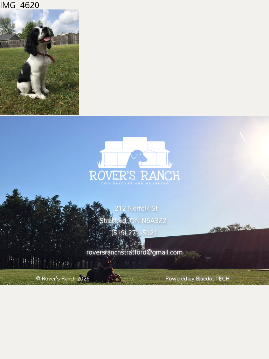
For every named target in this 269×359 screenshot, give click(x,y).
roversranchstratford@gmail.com (135, 252)
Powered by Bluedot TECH (197, 278)
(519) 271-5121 (134, 232)
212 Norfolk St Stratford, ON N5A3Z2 (132, 214)
